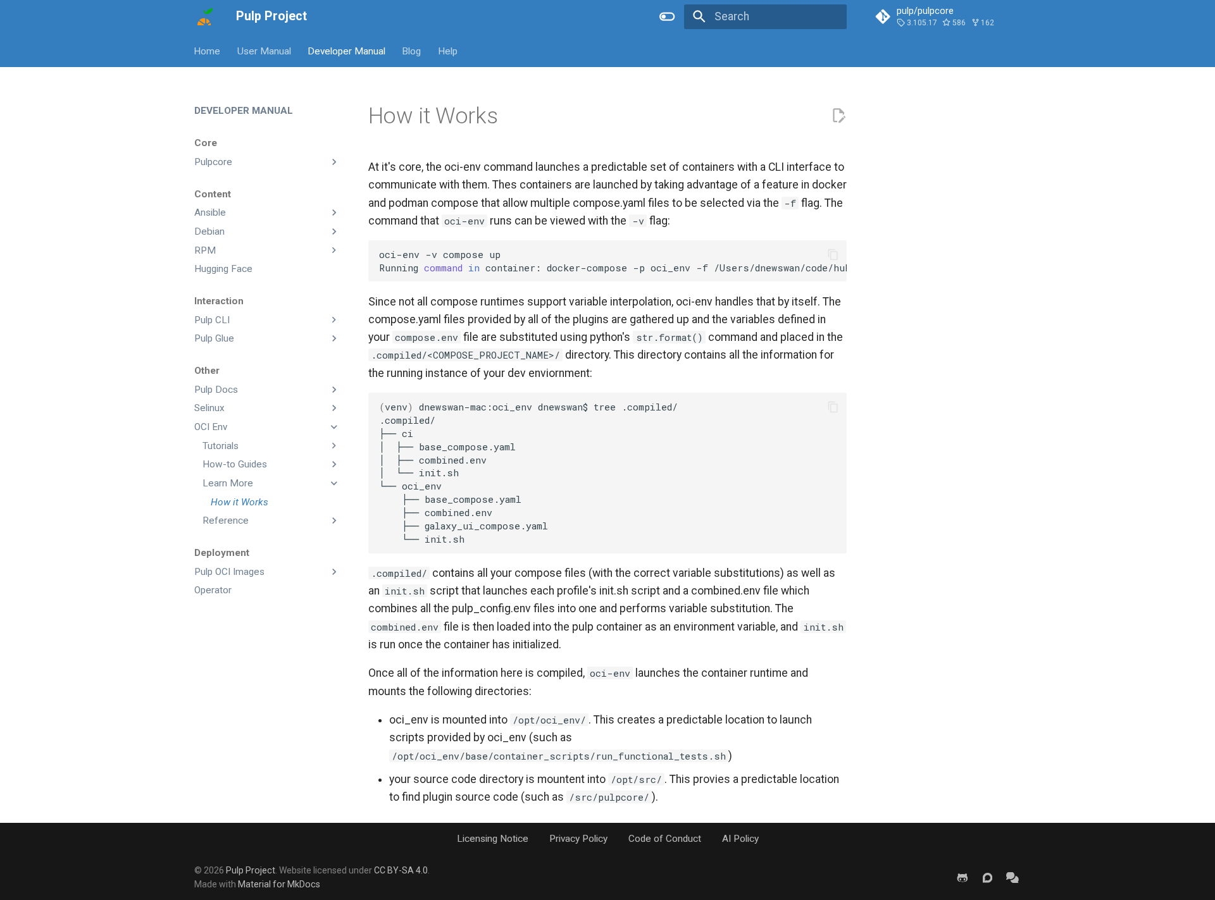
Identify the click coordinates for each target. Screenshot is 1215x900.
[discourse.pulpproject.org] (987, 877)
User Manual (264, 50)
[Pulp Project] (204, 16)
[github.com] (962, 877)
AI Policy (740, 838)
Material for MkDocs (279, 884)
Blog (411, 50)
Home (207, 50)
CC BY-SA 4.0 (401, 870)
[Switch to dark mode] (668, 16)
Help (448, 50)
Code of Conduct (664, 838)
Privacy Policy (578, 838)
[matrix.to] (1013, 877)
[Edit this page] (838, 116)
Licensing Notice (492, 838)
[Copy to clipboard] (833, 254)
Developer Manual (346, 50)
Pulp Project (250, 870)
